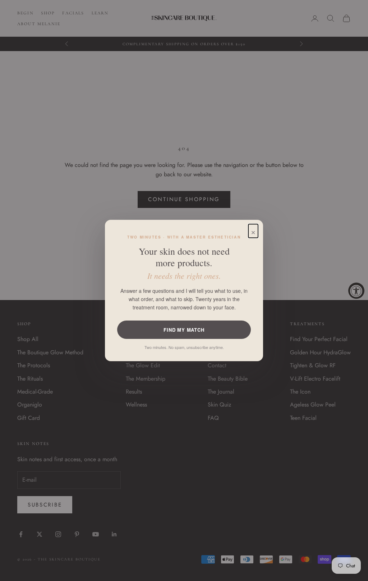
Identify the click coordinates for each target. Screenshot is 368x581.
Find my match (184, 329)
